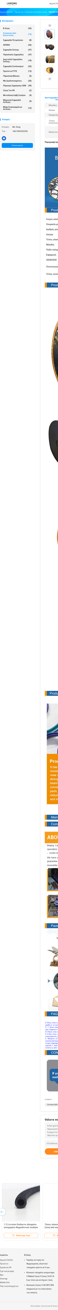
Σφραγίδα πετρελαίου (17, 40)
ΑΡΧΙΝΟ (17, 45)
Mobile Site (5, 1282)
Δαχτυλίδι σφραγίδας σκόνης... (17, 60)
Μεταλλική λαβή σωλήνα (17, 95)
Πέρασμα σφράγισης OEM (17, 86)
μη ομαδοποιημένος (17, 81)
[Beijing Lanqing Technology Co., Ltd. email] (4, 138)
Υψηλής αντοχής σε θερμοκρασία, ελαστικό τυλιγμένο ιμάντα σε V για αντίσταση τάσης (37, 1264)
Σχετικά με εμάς (7, 1271)
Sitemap (3, 1279)
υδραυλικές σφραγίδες (17, 55)
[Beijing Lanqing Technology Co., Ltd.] (12, 4)
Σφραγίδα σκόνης (17, 50)
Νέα (1, 1275)
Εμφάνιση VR (5, 1267)
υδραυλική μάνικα (17, 76)
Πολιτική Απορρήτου (9, 1286)
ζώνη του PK (17, 90)
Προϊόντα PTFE (17, 71)
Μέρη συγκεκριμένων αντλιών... (17, 108)
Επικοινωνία (17, 145)
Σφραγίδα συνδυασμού (17, 66)
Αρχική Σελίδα (6, 1260)
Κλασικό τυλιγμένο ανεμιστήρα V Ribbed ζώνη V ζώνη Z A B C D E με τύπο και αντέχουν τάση (40, 1276)
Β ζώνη (17, 28)
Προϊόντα (4, 1264)
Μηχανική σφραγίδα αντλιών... (17, 101)
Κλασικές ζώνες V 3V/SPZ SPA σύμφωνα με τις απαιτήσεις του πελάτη (40, 1289)
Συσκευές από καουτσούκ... (17, 34)
